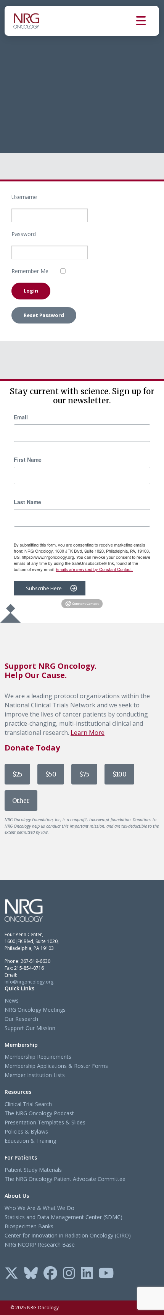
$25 (17, 774)
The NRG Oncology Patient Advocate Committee (65, 1178)
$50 (50, 774)
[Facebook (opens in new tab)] (50, 1273)
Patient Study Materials (33, 1169)
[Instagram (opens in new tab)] (69, 1273)
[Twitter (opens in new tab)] (11, 1273)
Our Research (21, 1018)
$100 (119, 774)
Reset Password (44, 315)
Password (23, 234)
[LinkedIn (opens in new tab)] (87, 1273)
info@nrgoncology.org (29, 982)
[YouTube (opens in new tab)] (106, 1273)
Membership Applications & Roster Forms (56, 1065)
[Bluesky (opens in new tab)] (31, 1273)
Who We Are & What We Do (39, 1207)
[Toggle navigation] (147, 20)
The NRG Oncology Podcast (39, 1113)
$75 (84, 774)
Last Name (27, 502)
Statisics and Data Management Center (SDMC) (63, 1217)
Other (21, 800)
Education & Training (30, 1140)
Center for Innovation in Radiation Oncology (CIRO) (68, 1235)
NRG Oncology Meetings (35, 1009)
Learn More (88, 732)
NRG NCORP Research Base (40, 1244)
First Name (28, 459)
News (12, 1000)
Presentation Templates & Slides (45, 1122)
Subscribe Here (44, 588)
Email (21, 417)
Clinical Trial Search (28, 1104)
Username (24, 197)
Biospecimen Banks (29, 1226)
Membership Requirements (38, 1056)
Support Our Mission (30, 1028)
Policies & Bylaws (26, 1131)
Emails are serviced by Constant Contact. (94, 569)
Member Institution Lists (35, 1075)
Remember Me (29, 271)
